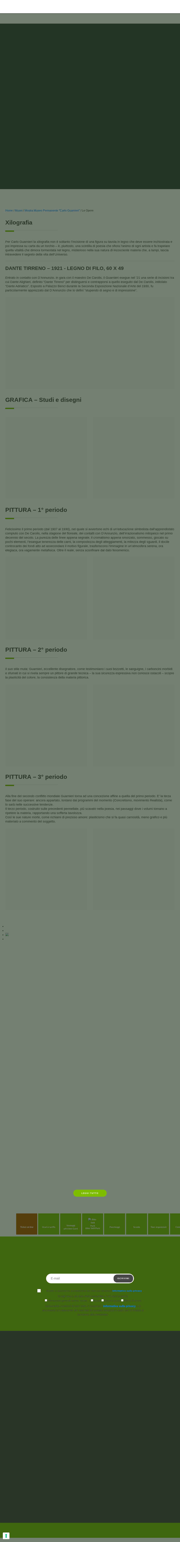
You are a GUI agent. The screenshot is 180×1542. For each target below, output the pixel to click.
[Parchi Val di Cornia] (20, 17)
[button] (164, 6)
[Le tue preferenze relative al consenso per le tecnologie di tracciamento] (6, 1535)
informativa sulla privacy (127, 1290)
